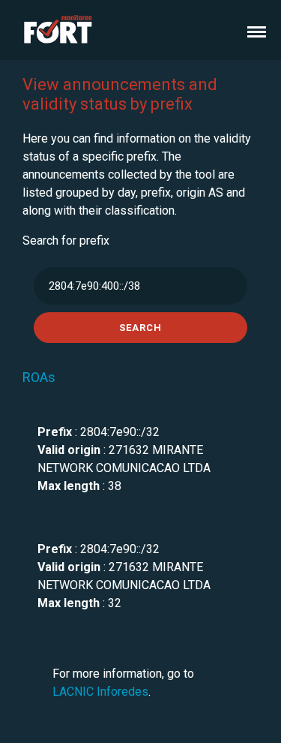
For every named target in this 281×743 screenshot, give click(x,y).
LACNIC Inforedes (100, 691)
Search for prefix (65, 240)
